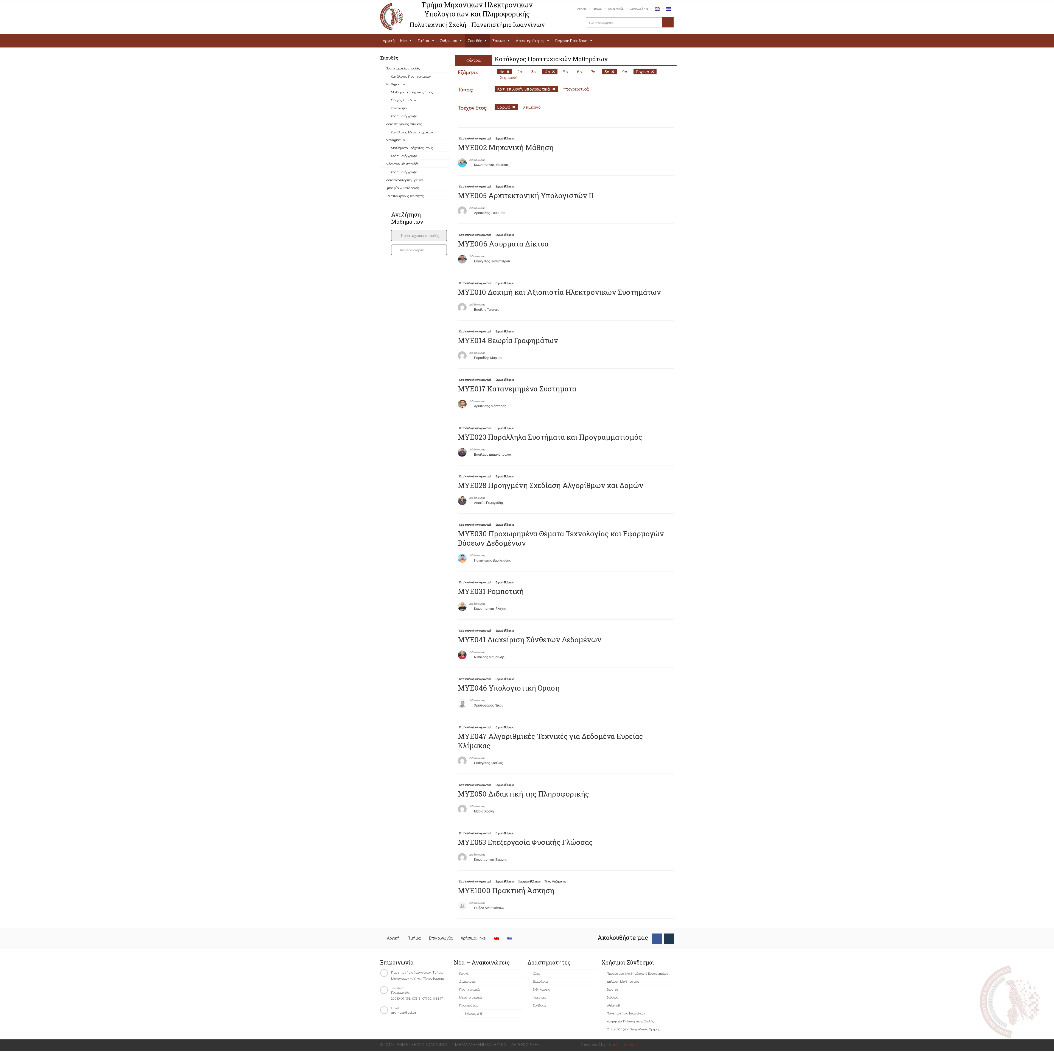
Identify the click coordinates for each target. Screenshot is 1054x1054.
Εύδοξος (612, 997)
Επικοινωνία (616, 8)
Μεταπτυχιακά (470, 997)
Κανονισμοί (399, 107)
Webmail (613, 1005)
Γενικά (464, 973)
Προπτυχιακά (469, 989)
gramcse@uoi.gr (403, 1012)
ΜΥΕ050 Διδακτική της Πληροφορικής (523, 793)
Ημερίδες (539, 997)
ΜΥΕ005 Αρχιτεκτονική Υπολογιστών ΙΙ (526, 195)
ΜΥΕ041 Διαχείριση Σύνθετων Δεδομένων (529, 639)
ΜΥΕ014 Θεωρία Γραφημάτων (508, 340)
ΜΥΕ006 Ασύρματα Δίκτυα (503, 243)
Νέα (403, 40)
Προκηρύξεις (468, 1005)
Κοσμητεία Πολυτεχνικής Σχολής (630, 1021)
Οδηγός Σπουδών (403, 99)
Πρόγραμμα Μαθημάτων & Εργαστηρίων (637, 973)
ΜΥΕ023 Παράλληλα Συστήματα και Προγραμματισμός (550, 437)
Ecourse (612, 989)
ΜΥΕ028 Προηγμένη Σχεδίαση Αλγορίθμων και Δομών (550, 485)
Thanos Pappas (621, 1044)
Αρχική (581, 8)
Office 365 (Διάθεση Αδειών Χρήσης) (634, 1029)
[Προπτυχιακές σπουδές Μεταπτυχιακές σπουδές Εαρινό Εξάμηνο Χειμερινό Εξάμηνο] (419, 235)
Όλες (536, 973)
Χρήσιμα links (639, 8)
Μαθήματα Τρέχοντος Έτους (412, 91)
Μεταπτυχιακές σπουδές (403, 123)
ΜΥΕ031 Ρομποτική (491, 591)
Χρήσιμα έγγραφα (404, 115)
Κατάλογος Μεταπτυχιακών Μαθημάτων (409, 136)
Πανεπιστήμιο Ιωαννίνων (626, 1013)
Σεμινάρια (540, 981)
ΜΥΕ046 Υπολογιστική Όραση (509, 688)
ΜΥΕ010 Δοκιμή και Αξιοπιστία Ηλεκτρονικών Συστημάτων (559, 292)
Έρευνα (499, 40)
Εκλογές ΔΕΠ (474, 1013)
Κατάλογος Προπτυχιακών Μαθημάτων (408, 80)
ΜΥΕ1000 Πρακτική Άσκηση (506, 890)
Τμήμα (597, 8)
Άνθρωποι (448, 40)
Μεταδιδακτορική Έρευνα (404, 179)
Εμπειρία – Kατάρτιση (402, 187)
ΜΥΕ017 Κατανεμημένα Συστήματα (517, 388)
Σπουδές (475, 40)
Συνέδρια (539, 1005)
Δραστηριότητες (530, 40)
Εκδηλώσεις (541, 989)
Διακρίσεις (467, 981)
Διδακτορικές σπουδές (402, 163)
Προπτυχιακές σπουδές (402, 68)
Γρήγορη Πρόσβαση (571, 40)
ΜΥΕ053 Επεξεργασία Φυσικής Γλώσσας (525, 842)
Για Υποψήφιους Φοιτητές (404, 195)
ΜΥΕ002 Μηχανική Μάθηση (506, 147)
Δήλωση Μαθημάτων (623, 981)
